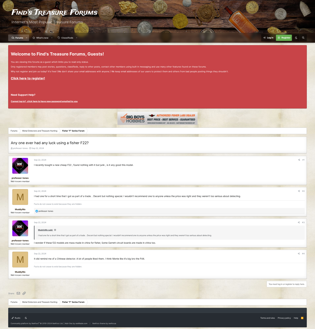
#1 (303, 160)
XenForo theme (98, 323)
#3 (303, 222)
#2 (303, 191)
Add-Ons (68, 323)
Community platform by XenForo (37, 323)
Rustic (17, 318)
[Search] (303, 37)
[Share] (299, 160)
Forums (19, 37)
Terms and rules (267, 318)
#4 (303, 253)
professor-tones (20, 148)
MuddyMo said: (45, 230)
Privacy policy (284, 318)
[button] (26, 37)
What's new (42, 37)
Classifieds (67, 37)
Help (296, 318)
